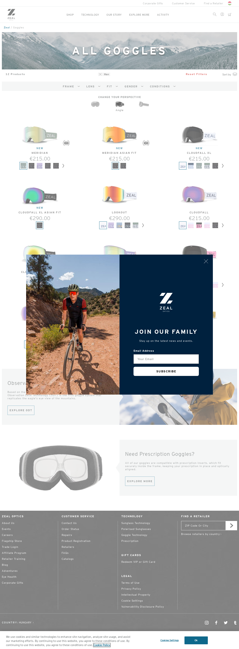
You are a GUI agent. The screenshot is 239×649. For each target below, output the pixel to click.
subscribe (166, 371)
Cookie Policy (102, 645)
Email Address (144, 350)
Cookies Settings (169, 640)
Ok (196, 640)
